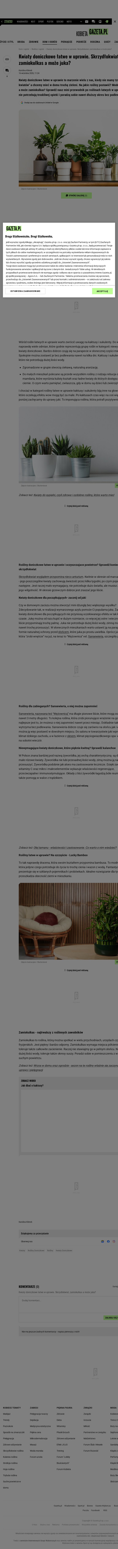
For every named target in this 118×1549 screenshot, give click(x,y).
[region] (59, 260)
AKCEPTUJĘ (102, 291)
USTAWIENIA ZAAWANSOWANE (25, 291)
